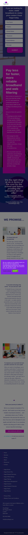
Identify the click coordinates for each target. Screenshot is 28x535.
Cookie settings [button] (7, 271)
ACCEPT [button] (15, 270)
